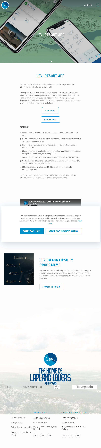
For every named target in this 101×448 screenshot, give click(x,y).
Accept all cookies (32, 231)
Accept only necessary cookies (63, 231)
